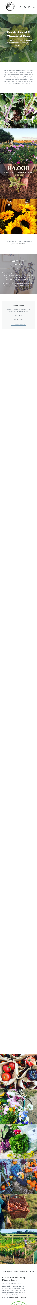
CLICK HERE (18, 286)
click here (22, 244)
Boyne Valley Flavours (18, 1297)
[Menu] (33, 7)
